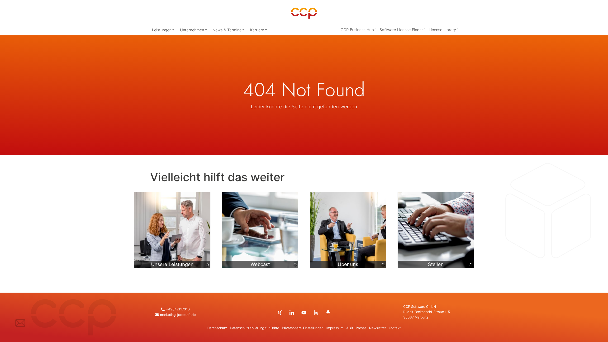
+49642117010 (178, 309)
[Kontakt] (20, 323)
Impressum (334, 328)
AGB (349, 328)
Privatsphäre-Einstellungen (302, 328)
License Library (442, 29)
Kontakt (395, 328)
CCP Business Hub (357, 29)
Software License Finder (401, 29)
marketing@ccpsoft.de (177, 315)
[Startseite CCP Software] (304, 13)
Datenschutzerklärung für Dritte (254, 328)
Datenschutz (217, 328)
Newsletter (377, 328)
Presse (361, 328)
